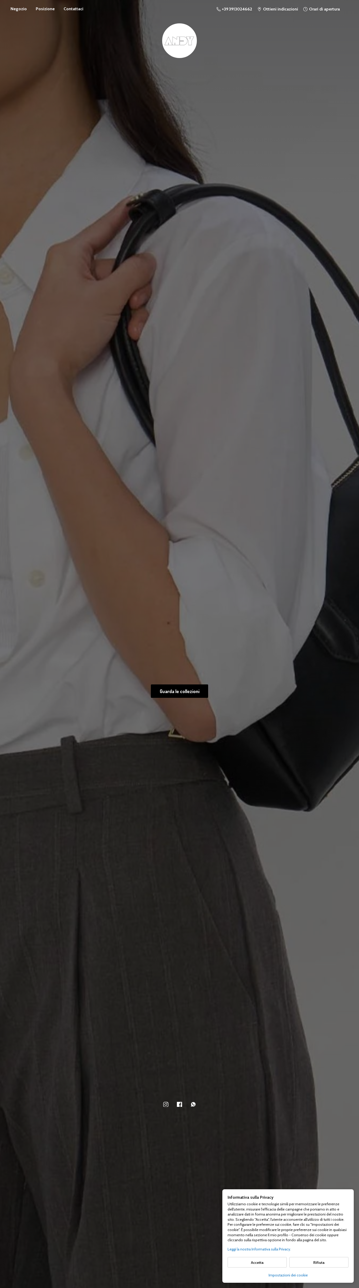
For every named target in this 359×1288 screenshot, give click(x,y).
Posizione (45, 8)
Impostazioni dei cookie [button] (288, 1275)
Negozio (19, 8)
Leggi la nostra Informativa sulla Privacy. (259, 1249)
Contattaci (73, 8)
